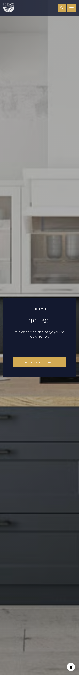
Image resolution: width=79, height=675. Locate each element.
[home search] (62, 8)
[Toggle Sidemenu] (71, 8)
